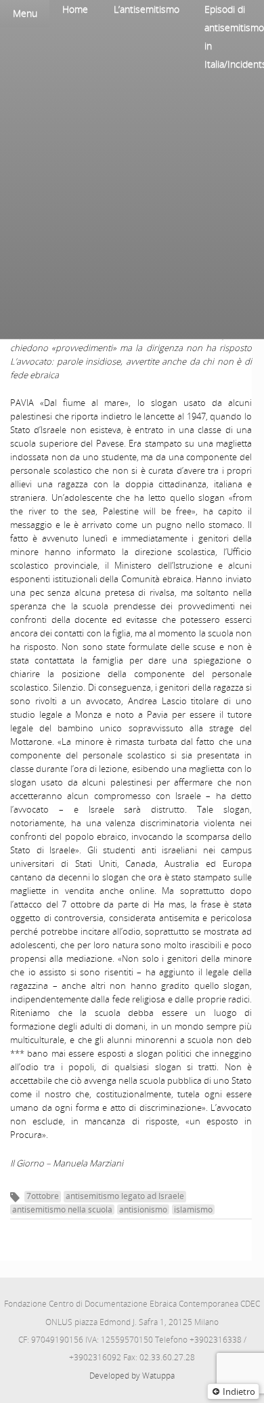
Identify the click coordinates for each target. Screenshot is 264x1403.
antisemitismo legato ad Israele (125, 1196)
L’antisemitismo (146, 9)
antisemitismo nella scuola (62, 1209)
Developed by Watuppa (132, 1375)
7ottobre (42, 1196)
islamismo (193, 1209)
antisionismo (143, 1209)
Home (75, 9)
